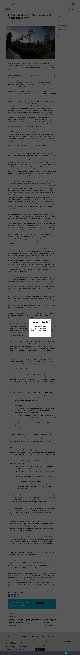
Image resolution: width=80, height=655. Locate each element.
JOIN (40, 333)
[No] (78, 653)
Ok (65, 652)
